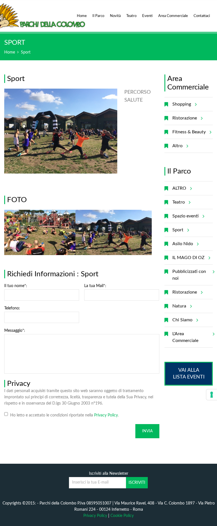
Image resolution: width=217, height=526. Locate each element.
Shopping (181, 104)
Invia (147, 431)
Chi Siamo (182, 320)
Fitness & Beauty (189, 132)
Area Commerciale (173, 16)
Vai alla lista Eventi (189, 374)
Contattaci (202, 16)
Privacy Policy (106, 415)
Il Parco (98, 16)
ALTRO (179, 188)
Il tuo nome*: (15, 286)
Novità (115, 16)
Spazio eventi (185, 216)
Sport (26, 52)
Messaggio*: (14, 331)
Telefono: (12, 308)
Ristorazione (184, 118)
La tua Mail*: (95, 286)
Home (82, 16)
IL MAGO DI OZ (188, 257)
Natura (179, 306)
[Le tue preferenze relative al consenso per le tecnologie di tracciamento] (211, 394)
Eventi (147, 16)
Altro (177, 146)
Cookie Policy (122, 516)
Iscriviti (137, 483)
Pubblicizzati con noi (189, 275)
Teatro (131, 16)
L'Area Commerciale (185, 337)
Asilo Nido (182, 243)
